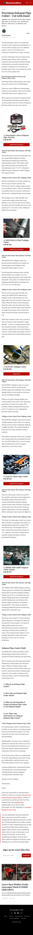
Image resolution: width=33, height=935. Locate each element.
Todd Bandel (6, 35)
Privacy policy (18, 916)
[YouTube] (18, 913)
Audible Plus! (19, 802)
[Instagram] (21, 913)
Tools (3, 9)
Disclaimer (27, 916)
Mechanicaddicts (14, 910)
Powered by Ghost (16, 922)
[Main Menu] (30, 2)
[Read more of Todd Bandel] (4, 31)
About (5, 916)
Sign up (11, 916)
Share (28, 33)
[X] (12, 913)
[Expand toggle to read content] (29, 684)
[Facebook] (15, 913)
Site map (23, 918)
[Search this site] (27, 2)
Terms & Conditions (14, 918)
